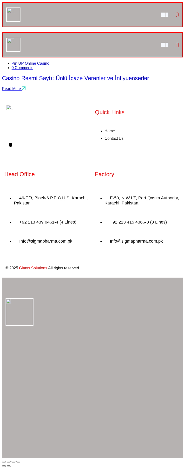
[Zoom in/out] (4, 461)
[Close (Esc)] (18, 461)
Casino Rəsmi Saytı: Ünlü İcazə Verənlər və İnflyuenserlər (75, 78)
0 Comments (22, 68)
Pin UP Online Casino (30, 63)
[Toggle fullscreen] (9, 461)
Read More (12, 89)
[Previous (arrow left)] (4, 466)
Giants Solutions (33, 268)
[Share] (13, 461)
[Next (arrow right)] (9, 466)
